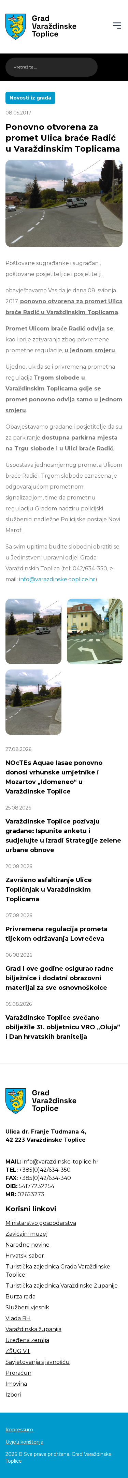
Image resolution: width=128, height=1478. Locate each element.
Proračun (18, 1373)
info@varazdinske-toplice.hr (57, 579)
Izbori (13, 1394)
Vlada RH (18, 1318)
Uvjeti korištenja (24, 1442)
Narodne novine (27, 1245)
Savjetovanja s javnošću (37, 1362)
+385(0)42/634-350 (38, 1170)
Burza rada (20, 1296)
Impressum (19, 1430)
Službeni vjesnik (27, 1307)
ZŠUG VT (17, 1351)
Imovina (16, 1384)
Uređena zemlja (27, 1340)
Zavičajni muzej (26, 1234)
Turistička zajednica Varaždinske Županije (61, 1285)
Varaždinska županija (33, 1329)
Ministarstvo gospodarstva (40, 1223)
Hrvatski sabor (24, 1255)
